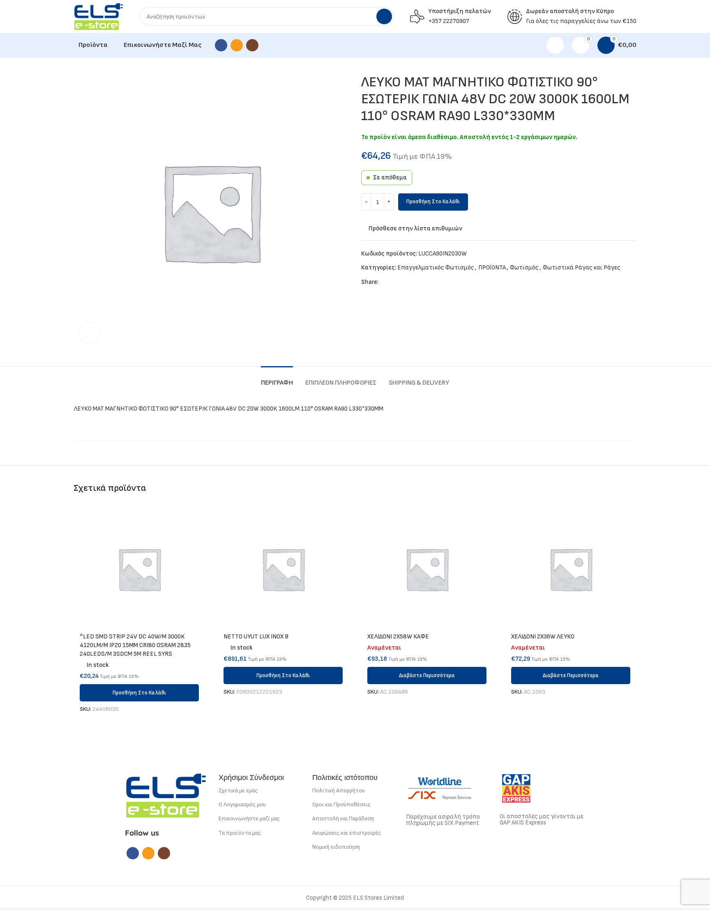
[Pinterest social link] (404, 282)
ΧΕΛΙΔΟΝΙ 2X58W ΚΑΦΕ (398, 637)
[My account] (555, 45)
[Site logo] (99, 16)
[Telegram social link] (423, 282)
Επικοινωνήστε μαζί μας (249, 818)
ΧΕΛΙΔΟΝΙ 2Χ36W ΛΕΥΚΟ (542, 637)
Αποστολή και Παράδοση (343, 818)
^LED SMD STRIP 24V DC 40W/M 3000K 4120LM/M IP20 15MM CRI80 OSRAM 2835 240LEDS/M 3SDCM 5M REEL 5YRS (135, 645)
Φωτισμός (524, 268)
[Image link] (166, 795)
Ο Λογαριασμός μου (242, 804)
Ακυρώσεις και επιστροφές (346, 832)
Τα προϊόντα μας (240, 832)
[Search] (384, 16)
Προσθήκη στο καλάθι (433, 201)
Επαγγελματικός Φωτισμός (435, 268)
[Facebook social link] (221, 45)
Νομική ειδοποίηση (336, 846)
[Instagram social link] (252, 45)
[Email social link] (237, 45)
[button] (139, 692)
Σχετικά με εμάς (238, 790)
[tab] (277, 378)
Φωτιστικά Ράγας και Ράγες (581, 268)
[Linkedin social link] (413, 282)
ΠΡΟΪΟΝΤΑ (492, 268)
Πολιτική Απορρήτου (338, 790)
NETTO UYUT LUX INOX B (256, 637)
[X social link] (394, 282)
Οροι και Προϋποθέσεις (341, 804)
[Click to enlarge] (90, 333)
